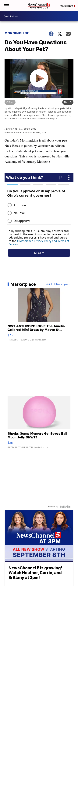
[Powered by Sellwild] (64, 506)
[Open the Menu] (6, 5)
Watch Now (67, 6)
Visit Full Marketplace (58, 284)
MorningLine (17, 33)
